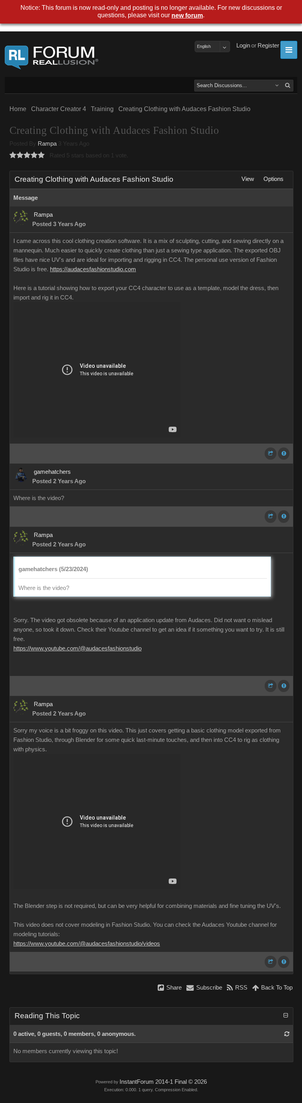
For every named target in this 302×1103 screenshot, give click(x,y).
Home (17, 109)
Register (268, 45)
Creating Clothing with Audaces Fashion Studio (184, 109)
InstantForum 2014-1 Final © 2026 (163, 1082)
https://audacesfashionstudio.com (93, 269)
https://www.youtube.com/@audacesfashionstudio (77, 648)
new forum (187, 15)
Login (243, 45)
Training (102, 109)
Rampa (47, 144)
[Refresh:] (286, 1034)
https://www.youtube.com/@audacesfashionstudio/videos (86, 943)
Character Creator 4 (58, 109)
